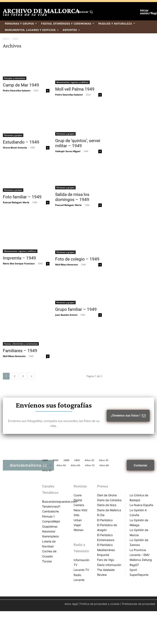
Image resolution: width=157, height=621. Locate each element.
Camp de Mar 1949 (21, 85)
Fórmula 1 (48, 516)
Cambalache (50, 511)
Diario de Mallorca (109, 510)
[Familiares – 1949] (26, 310)
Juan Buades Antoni (66, 314)
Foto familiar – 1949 (22, 196)
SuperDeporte (139, 574)
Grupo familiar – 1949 (76, 309)
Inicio (6, 38)
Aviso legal (71, 603)
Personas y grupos (13, 135)
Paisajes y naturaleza (14, 78)
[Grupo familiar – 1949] (78, 289)
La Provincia (138, 550)
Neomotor (48, 531)
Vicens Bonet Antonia (15, 147)
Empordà (103, 555)
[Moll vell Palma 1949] (78, 68)
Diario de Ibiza (106, 505)
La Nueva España (141, 505)
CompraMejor (51, 521)
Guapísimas (49, 526)
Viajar (77, 525)
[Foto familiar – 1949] (26, 177)
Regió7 (134, 565)
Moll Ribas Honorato (66, 264)
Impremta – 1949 (19, 258)
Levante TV (81, 570)
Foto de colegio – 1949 (77, 259)
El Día (100, 515)
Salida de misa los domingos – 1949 (72, 197)
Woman (78, 530)
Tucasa (47, 561)
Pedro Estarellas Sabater (17, 90)
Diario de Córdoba (109, 500)
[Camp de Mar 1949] (26, 66)
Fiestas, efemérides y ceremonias (21, 343)
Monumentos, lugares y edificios (72, 82)
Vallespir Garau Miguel (67, 151)
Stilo (76, 515)
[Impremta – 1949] (26, 234)
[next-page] (31, 376)
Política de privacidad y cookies (100, 603)
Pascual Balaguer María (16, 202)
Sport (133, 570)
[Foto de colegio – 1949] (78, 235)
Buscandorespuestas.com (59, 501)
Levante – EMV (139, 555)
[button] (86, 12)
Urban (78, 520)
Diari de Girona (107, 495)
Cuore (78, 495)
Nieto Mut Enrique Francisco (19, 263)
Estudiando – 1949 (21, 142)
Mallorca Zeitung (141, 559)
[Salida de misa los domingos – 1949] (78, 175)
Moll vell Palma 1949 (74, 89)
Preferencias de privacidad (138, 603)
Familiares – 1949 (20, 350)
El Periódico (105, 520)
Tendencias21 (51, 506)
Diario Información (109, 565)
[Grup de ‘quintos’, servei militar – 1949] (78, 120)
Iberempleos (50, 536)
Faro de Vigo (105, 559)
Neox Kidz (80, 510)
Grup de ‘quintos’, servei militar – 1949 (77, 143)
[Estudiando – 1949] (26, 121)
